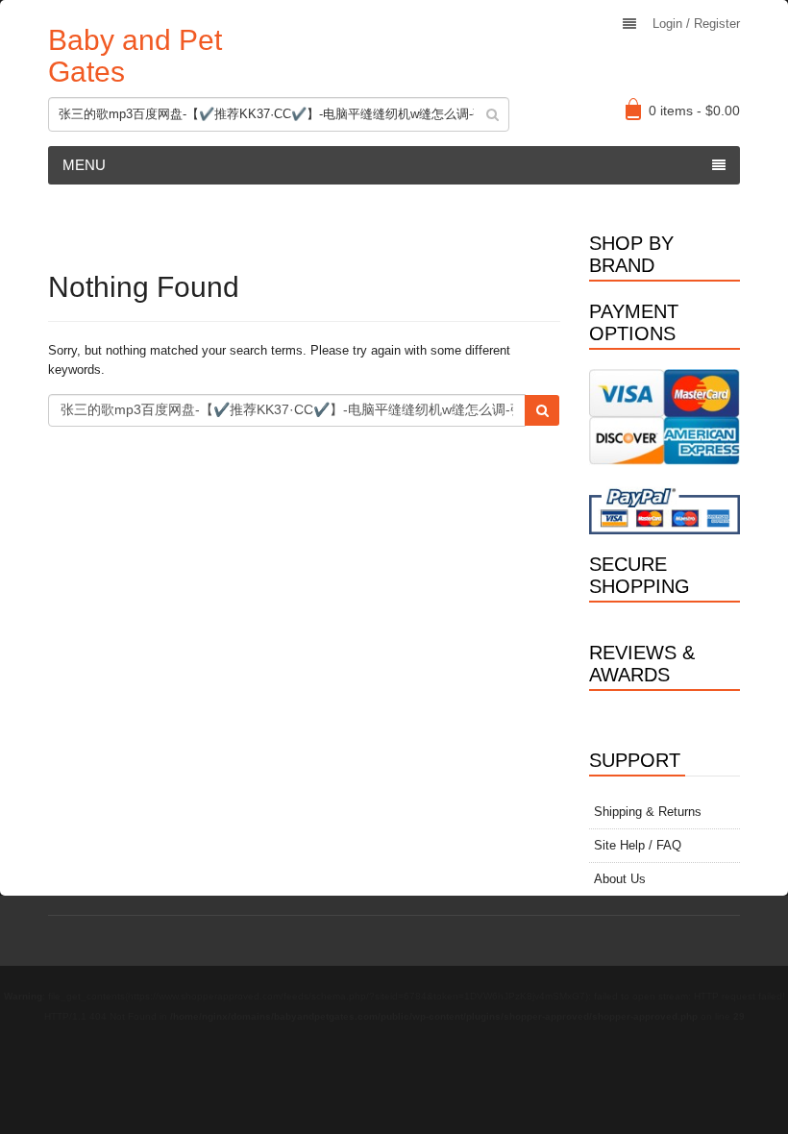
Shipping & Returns (648, 811)
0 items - (694, 110)
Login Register (696, 23)
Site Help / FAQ (637, 845)
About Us (620, 879)
